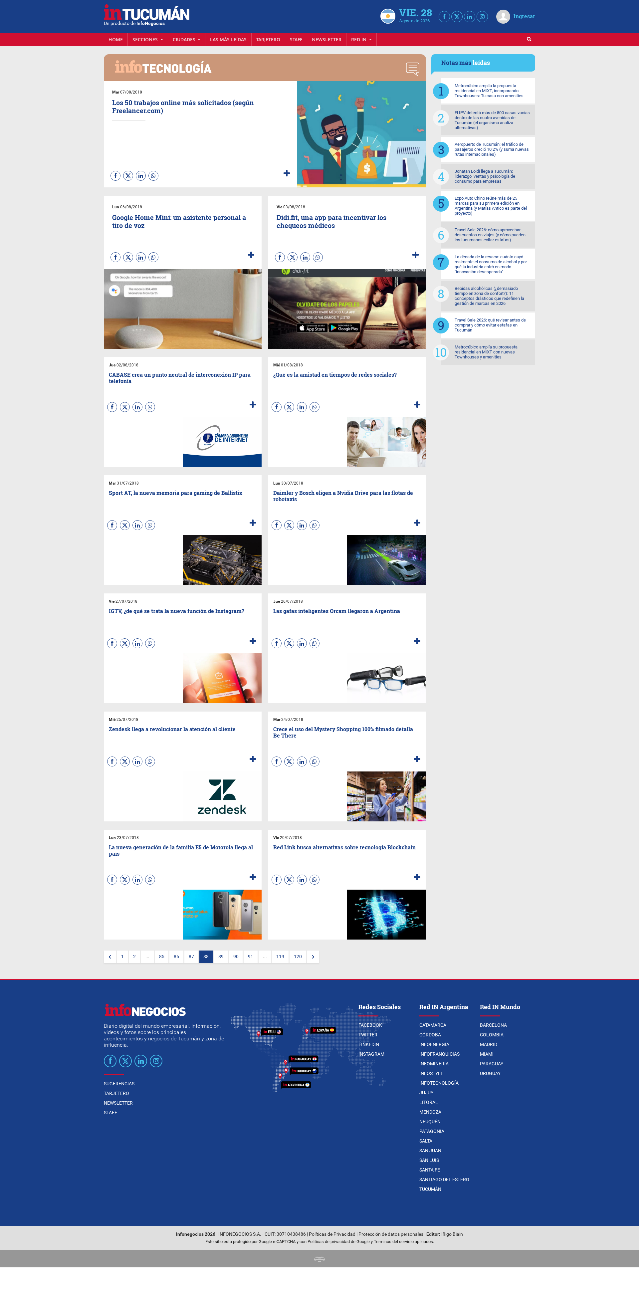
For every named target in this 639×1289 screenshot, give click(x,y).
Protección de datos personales (390, 1234)
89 (221, 957)
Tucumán (430, 1189)
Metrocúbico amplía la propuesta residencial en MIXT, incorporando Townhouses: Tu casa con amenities (489, 90)
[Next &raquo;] (313, 957)
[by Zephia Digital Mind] (319, 1258)
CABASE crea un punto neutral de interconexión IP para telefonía (180, 377)
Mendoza (430, 1112)
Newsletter (326, 39)
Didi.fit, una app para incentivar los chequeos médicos (331, 221)
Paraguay (491, 1063)
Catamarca (432, 1025)
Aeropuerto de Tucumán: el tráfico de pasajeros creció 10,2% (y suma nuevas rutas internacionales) (492, 149)
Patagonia (431, 1131)
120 (298, 957)
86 (176, 957)
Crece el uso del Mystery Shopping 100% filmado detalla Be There (343, 732)
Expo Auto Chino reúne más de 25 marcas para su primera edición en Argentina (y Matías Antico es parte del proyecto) (491, 206)
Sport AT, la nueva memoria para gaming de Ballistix (175, 492)
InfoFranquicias (439, 1054)
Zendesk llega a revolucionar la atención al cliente (172, 729)
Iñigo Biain (452, 1234)
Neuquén (430, 1121)
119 (280, 957)
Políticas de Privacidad (332, 1234)
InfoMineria (434, 1063)
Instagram (371, 1054)
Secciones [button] (145, 39)
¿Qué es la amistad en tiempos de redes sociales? (335, 374)
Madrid (488, 1044)
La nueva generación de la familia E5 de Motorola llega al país (181, 850)
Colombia (492, 1034)
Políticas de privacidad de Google (339, 1241)
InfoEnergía (434, 1044)
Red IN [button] (359, 39)
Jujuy (426, 1092)
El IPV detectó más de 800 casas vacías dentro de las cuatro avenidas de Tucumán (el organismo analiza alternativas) (492, 120)
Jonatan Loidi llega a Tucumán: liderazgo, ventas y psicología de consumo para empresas (485, 176)
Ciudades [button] (185, 39)
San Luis (429, 1160)
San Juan (430, 1150)
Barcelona (493, 1025)
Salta (425, 1141)
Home (115, 39)
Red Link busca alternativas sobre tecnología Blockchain (344, 847)
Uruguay (490, 1073)
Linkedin (368, 1044)
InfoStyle (431, 1073)
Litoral (428, 1102)
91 (250, 957)
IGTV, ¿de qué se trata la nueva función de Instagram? (176, 610)
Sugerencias (119, 1083)
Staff (296, 39)
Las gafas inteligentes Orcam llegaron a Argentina (336, 610)
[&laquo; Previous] (110, 957)
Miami (487, 1054)
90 (236, 957)
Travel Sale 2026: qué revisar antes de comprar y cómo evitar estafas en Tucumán (490, 325)
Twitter (367, 1034)
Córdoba (430, 1034)
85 (161, 957)
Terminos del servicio (394, 1241)
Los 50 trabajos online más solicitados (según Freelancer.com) (183, 106)
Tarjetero (268, 39)
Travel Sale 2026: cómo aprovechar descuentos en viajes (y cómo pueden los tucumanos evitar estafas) (490, 234)
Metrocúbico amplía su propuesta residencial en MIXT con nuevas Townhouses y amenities (486, 351)
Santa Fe (429, 1170)
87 (191, 957)
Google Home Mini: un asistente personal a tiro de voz (179, 221)
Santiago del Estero (444, 1179)
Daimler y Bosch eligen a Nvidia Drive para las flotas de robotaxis (343, 496)
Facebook (370, 1025)
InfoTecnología (439, 1083)
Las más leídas (228, 39)
